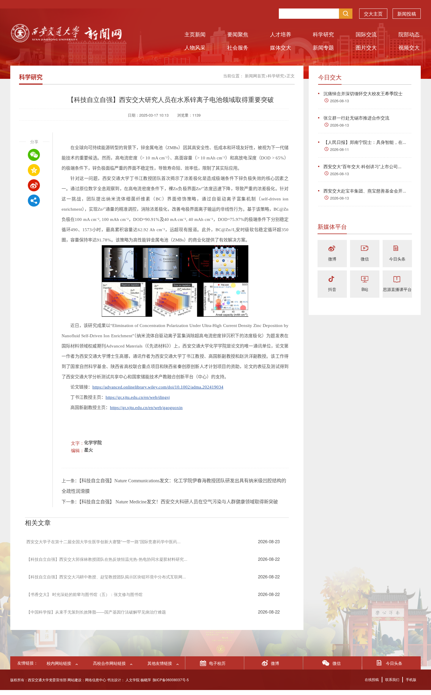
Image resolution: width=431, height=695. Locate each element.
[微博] (332, 249)
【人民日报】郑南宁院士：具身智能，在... (364, 142)
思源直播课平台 (397, 289)
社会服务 (237, 47)
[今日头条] (397, 249)
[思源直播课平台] (397, 279)
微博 (332, 259)
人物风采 (195, 47)
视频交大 (409, 47)
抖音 (332, 289)
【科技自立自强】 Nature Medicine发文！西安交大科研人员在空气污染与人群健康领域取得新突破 (178, 501)
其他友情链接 (159, 663)
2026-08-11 (339, 149)
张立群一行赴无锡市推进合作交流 (356, 118)
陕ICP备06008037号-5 (171, 679)
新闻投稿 (406, 13)
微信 (365, 259)
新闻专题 (323, 47)
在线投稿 (372, 679)
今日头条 (397, 259)
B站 (365, 289)
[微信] (364, 249)
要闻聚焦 (237, 34)
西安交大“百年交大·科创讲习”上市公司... (362, 166)
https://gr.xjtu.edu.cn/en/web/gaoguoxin (146, 407)
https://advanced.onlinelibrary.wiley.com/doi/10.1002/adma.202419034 (157, 387)
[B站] (364, 279)
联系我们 (392, 679)
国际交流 (366, 34)
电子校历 (217, 663)
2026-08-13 (339, 100)
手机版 (411, 679)
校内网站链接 (59, 663)
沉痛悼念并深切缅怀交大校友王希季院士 (363, 93)
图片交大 (366, 47)
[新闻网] (66, 40)
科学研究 (323, 34)
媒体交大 (280, 47)
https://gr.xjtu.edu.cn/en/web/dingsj (138, 397)
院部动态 (409, 34)
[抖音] (332, 279)
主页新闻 (195, 34)
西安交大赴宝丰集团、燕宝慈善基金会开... (364, 191)
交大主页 (373, 13)
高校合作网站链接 (109, 663)
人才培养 (280, 34)
